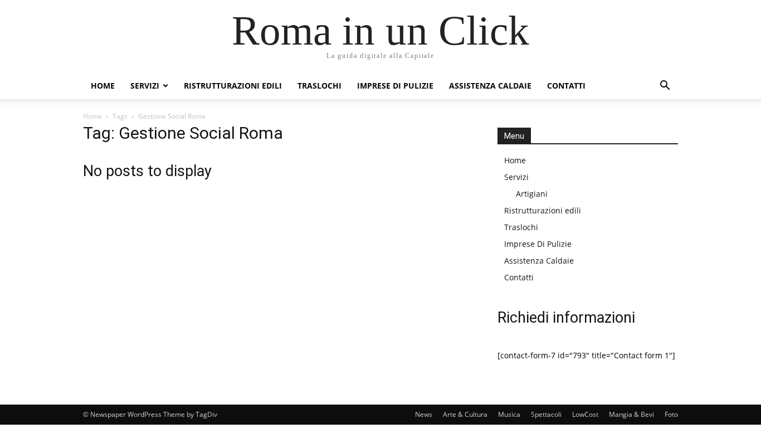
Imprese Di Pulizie (395, 85)
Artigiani (532, 193)
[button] (664, 86)
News (423, 414)
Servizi (144, 85)
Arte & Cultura (465, 414)
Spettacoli (546, 414)
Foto (671, 414)
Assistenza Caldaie (490, 85)
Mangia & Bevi (631, 414)
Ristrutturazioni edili (233, 85)
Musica (509, 414)
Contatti (566, 85)
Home (103, 85)
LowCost (585, 414)
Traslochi (319, 85)
